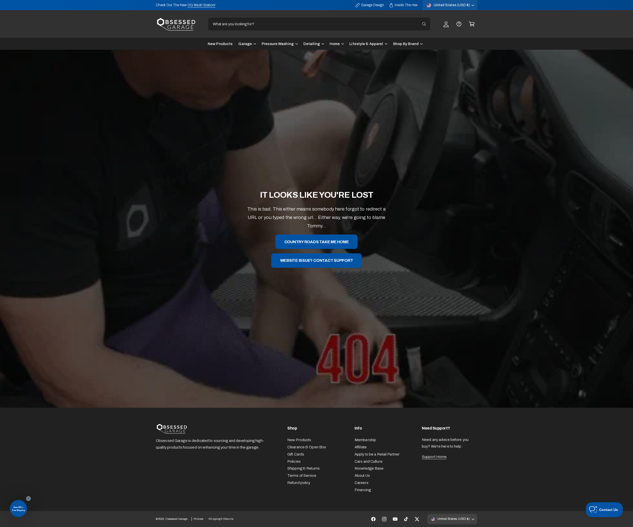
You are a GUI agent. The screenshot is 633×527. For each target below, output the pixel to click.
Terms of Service (301, 476)
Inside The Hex (406, 5)
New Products (299, 440)
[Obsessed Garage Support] (458, 24)
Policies (294, 461)
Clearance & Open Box (306, 447)
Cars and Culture (369, 461)
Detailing (311, 44)
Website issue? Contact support (316, 260)
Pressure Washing (278, 44)
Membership (365, 440)
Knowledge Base (369, 468)
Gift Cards (295, 454)
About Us (362, 476)
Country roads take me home (316, 242)
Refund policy (298, 483)
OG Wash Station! (201, 5)
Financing (363, 490)
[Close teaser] (28, 498)
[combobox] (319, 24)
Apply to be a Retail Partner (377, 454)
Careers (361, 483)
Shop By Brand (406, 44)
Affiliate (361, 447)
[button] (471, 24)
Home (335, 44)
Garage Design (372, 5)
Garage (245, 44)
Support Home (434, 457)
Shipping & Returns (303, 468)
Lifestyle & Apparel (366, 44)
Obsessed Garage (176, 518)
